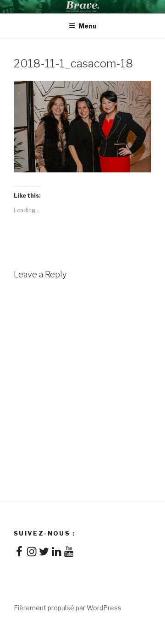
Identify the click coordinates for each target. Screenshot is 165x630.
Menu (87, 26)
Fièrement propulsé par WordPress (67, 608)
